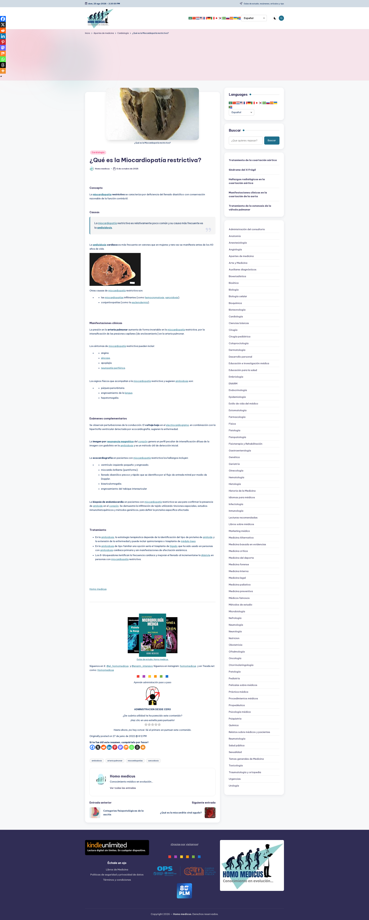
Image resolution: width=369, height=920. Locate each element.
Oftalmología (237, 651)
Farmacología (237, 417)
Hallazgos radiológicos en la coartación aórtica (247, 181)
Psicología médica (240, 712)
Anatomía (235, 236)
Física (232, 423)
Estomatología (237, 410)
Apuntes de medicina (241, 256)
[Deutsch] (209, 18)
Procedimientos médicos (243, 698)
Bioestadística (237, 276)
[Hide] (1, 76)
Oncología (235, 658)
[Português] (224, 18)
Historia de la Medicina (242, 490)
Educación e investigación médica (249, 363)
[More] (142, 747)
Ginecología (236, 470)
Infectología (236, 504)
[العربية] (190, 18)
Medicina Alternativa (241, 537)
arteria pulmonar (114, 760)
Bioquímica (235, 303)
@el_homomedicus (118, 666)
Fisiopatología (237, 437)
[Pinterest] (114, 747)
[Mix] (126, 747)
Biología (234, 289)
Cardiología (98, 152)
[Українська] (235, 18)
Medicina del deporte (241, 557)
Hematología (236, 477)
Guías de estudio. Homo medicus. (153, 659)
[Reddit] (103, 747)
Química (234, 725)
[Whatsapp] (131, 747)
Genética (234, 457)
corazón (143, 441)
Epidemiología (237, 397)
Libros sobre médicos (241, 524)
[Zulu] (239, 18)
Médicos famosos (239, 598)
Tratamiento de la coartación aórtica (253, 160)
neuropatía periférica (113, 368)
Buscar (235, 130)
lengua (128, 392)
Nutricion (234, 638)
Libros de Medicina (117, 869)
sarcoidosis (171, 297)
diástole (205, 555)
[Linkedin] (109, 747)
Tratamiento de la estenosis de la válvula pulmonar (250, 207)
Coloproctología (238, 343)
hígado (174, 546)
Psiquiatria (235, 718)
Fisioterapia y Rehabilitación (245, 444)
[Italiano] (213, 18)
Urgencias (235, 779)
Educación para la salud (243, 370)
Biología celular (238, 296)
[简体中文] (194, 18)
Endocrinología (238, 390)
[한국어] (220, 18)
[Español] (232, 18)
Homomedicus (105, 670)
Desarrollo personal (240, 356)
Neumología (236, 624)
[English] (202, 18)
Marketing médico (239, 531)
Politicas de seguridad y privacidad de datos (117, 874)
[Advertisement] (184, 56)
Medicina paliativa (240, 584)
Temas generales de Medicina (246, 758)
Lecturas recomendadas (243, 517)
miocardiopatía (102, 194)
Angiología (235, 249)
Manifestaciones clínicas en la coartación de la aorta (248, 194)
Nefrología (235, 618)
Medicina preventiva (241, 591)
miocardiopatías (114, 297)
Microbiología (237, 611)
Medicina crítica (238, 551)
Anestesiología (238, 242)
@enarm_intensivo (142, 666)
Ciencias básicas (239, 323)
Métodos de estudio (240, 604)
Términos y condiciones (117, 879)
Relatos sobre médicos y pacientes (249, 732)
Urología (234, 785)
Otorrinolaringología (241, 665)
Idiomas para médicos (242, 497)
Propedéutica (237, 705)
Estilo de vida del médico (243, 403)
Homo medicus (98, 589)
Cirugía (233, 330)
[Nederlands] (198, 18)
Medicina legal (237, 578)
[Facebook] (92, 747)
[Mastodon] (120, 747)
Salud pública (236, 745)
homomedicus (188, 666)
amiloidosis (104, 227)
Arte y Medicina (238, 262)
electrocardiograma (177, 425)
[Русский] (228, 18)
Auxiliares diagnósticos (242, 269)
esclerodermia (140, 302)
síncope (105, 358)
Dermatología (237, 350)
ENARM (233, 383)
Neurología (235, 631)
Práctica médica (238, 691)
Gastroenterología (240, 450)
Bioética (234, 283)
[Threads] (137, 747)
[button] (123, 788)
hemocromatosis (154, 297)
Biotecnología (237, 309)
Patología (235, 671)
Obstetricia (235, 645)
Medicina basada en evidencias (247, 544)
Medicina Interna (238, 571)
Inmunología (236, 511)
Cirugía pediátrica (239, 336)
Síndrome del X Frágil (242, 169)
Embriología (236, 376)
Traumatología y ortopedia (245, 772)
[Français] (205, 18)
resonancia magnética (120, 441)
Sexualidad (235, 752)
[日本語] (217, 18)
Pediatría (234, 678)
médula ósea (188, 541)
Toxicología (236, 765)
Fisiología (234, 430)
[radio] (146, 725)
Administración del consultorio (247, 229)
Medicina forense (239, 564)
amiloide (98, 505)
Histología (235, 484)
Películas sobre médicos (243, 685)
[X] (97, 747)
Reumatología (237, 738)
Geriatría (234, 464)
